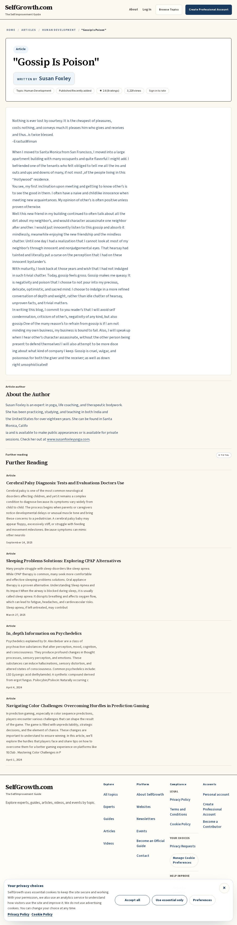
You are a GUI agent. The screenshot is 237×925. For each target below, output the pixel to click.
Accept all (132, 900)
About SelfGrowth (150, 794)
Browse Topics (169, 9)
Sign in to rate (157, 91)
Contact (143, 855)
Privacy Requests (183, 846)
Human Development (59, 30)
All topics (110, 794)
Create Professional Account (212, 809)
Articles (28, 30)
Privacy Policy (180, 799)
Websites (144, 806)
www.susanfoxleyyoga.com (68, 439)
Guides (108, 819)
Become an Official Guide (151, 843)
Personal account (216, 794)
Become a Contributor (212, 824)
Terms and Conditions (178, 812)
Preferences (202, 900)
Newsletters (146, 819)
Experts (109, 806)
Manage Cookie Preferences (184, 860)
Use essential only (170, 900)
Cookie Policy (180, 824)
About (133, 9)
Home (10, 30)
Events (142, 831)
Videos (108, 843)
